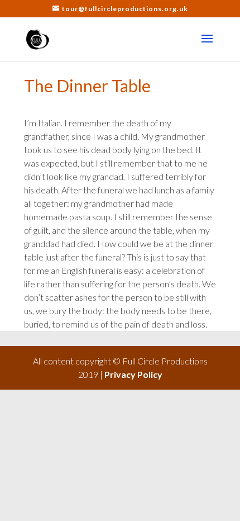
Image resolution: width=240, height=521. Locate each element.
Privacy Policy (133, 374)
